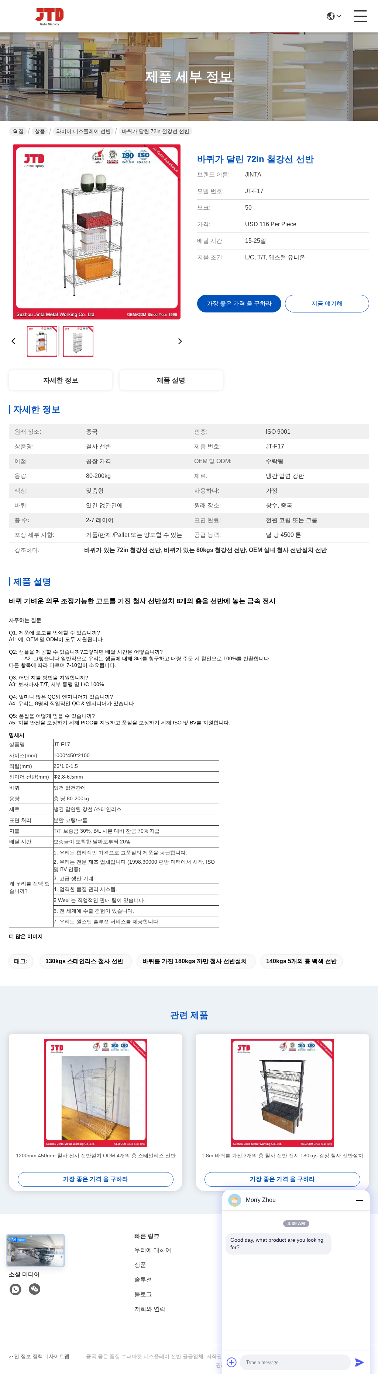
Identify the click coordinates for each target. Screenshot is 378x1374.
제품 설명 (171, 380)
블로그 (143, 1294)
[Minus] (359, 1200)
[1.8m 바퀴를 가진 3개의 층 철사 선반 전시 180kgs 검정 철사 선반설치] (282, 1093)
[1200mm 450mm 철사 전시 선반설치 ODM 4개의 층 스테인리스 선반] (95, 1093)
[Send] (359, 1362)
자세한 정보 (60, 380)
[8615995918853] (15, 1289)
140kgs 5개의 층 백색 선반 (301, 961)
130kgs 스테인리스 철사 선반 (84, 961)
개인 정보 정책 (26, 1356)
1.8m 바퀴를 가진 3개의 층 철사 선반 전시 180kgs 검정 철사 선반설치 (282, 1155)
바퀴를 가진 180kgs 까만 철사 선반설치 (194, 961)
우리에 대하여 (152, 1250)
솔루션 (143, 1279)
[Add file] (232, 1362)
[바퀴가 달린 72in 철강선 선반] (97, 232)
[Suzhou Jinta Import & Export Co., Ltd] (49, 16)
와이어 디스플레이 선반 (83, 131)
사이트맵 (59, 1356)
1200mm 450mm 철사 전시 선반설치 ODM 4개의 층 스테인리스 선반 (96, 1155)
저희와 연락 (149, 1309)
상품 (40, 131)
